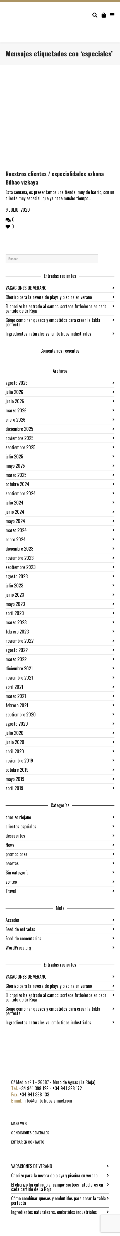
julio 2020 (14, 733)
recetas (12, 863)
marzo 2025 (16, 475)
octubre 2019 (17, 769)
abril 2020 (15, 751)
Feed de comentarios (23, 938)
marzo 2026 (16, 410)
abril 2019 (14, 788)
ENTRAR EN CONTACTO (27, 1142)
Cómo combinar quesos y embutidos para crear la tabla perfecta (53, 322)
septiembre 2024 (21, 493)
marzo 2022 (16, 659)
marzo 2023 (16, 622)
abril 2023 (15, 613)
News (10, 844)
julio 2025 (14, 456)
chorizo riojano (18, 817)
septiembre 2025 (20, 447)
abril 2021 (14, 686)
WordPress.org (18, 947)
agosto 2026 (17, 382)
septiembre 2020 (21, 714)
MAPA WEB (19, 1123)
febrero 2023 (17, 631)
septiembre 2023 (20, 567)
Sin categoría (17, 872)
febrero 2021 (17, 705)
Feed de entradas (20, 929)
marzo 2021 (16, 696)
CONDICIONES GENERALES (30, 1132)
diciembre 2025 (19, 428)
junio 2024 (15, 511)
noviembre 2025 (19, 438)
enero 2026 (15, 419)
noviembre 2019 (19, 760)
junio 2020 (15, 742)
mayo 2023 (15, 604)
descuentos (15, 835)
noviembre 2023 (19, 557)
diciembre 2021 (19, 668)
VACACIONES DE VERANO (26, 288)
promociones (16, 854)
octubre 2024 (17, 484)
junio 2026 (15, 401)
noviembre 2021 (19, 677)
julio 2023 (14, 585)
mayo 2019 (15, 779)
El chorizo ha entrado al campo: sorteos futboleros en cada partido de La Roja (56, 308)
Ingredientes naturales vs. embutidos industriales (48, 333)
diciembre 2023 (19, 548)
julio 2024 (14, 502)
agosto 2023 (17, 576)
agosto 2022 (17, 650)
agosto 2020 (17, 723)
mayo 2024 (15, 521)
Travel (11, 891)
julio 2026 (14, 392)
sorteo (11, 881)
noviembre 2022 (19, 640)
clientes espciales (21, 826)
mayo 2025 (15, 465)
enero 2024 (16, 539)
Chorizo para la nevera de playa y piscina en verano (49, 297)
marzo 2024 (16, 530)
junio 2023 (15, 594)
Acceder (13, 920)
